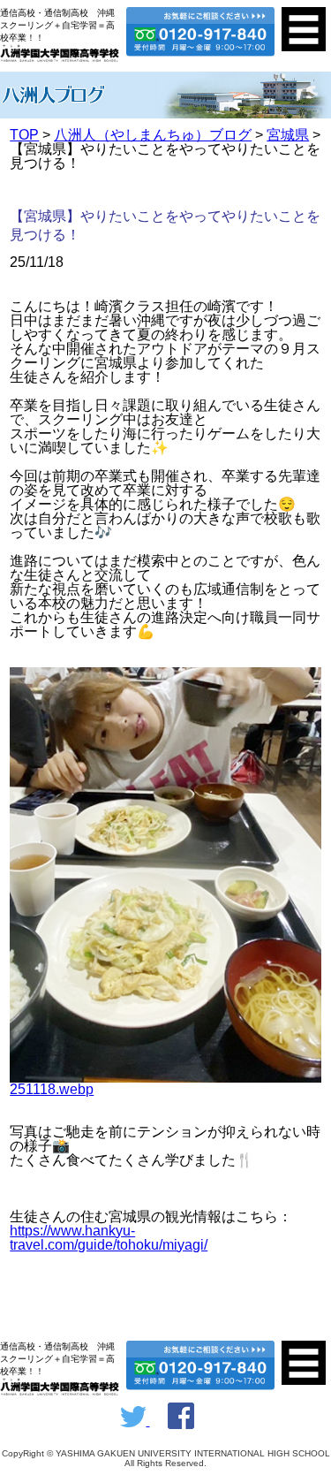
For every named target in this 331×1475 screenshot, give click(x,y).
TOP (24, 134)
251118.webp (52, 1089)
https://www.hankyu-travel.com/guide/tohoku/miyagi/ (108, 1237)
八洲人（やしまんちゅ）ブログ (153, 134)
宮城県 (288, 134)
